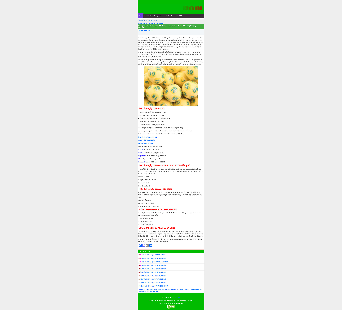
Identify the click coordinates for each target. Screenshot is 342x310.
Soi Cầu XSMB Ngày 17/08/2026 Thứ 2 (153, 282)
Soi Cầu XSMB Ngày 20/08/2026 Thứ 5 (153, 272)
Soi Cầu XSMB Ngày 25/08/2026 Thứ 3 (153, 255)
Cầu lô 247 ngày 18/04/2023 (145, 30)
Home (140, 16)
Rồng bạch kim (159, 16)
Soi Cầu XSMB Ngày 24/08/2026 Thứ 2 (153, 258)
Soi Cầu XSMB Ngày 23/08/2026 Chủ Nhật (154, 262)
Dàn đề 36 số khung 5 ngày (148, 20)
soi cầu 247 (149, 23)
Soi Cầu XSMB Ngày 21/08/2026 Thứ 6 (153, 268)
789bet (172, 289)
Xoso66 (156, 289)
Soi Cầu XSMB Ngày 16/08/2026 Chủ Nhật (154, 286)
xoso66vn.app (166, 289)
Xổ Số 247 (178, 16)
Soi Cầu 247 (148, 16)
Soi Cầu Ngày (152, 26)
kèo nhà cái (142, 289)
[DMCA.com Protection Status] (171, 308)
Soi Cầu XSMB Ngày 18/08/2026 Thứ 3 (153, 279)
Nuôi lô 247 (141, 23)
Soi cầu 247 (176, 297)
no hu (160, 289)
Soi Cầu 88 (169, 16)
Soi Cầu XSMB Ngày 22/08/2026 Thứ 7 (153, 265)
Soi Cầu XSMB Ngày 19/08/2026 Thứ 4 (153, 275)
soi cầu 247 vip (158, 23)
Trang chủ (142, 26)
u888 (151, 289)
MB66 (147, 289)
